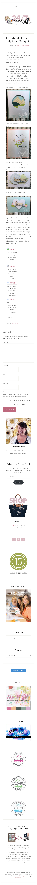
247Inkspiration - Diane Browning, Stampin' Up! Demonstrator (18, 20)
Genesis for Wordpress (20, 876)
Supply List (10, 317)
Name (5, 366)
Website (5, 383)
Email (5, 374)
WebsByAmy (18, 877)
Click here (15, 525)
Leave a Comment (25, 45)
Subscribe (18, 482)
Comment (6, 342)
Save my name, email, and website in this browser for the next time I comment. (16, 396)
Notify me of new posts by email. (14, 404)
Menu (20, 7)
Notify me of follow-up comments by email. (18, 400)
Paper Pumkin (15, 323)
